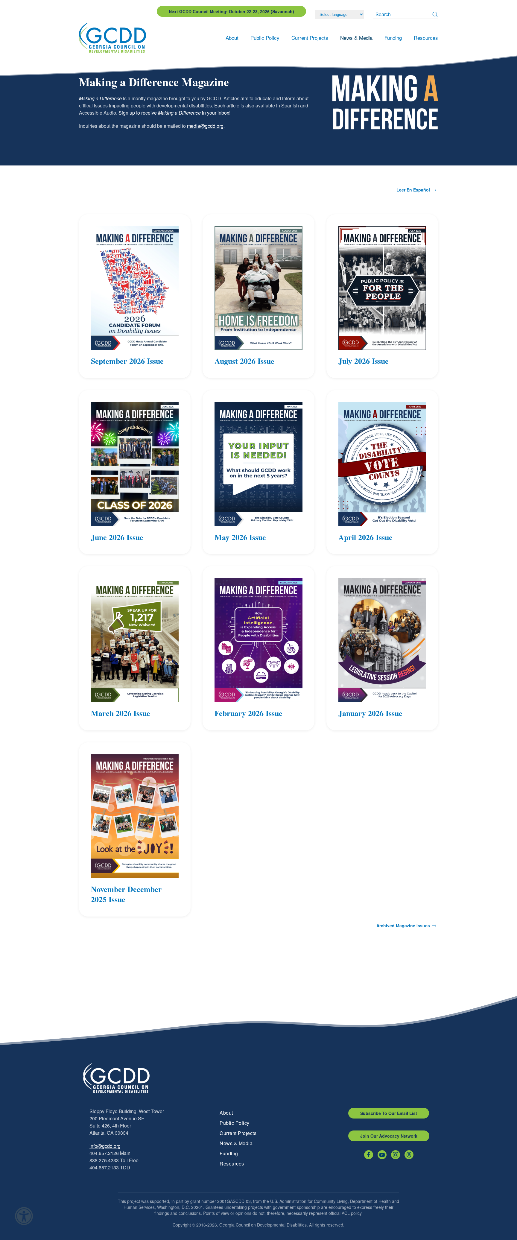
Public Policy (235, 1122)
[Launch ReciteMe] (24, 1216)
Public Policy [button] (264, 37)
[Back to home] (114, 38)
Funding (229, 1153)
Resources (232, 1163)
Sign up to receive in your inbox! (174, 112)
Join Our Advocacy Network (388, 1136)
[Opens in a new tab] (368, 1154)
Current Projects (238, 1133)
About (226, 1112)
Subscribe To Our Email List (388, 1113)
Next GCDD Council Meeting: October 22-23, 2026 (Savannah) (231, 11)
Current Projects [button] (309, 37)
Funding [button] (393, 37)
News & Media (236, 1143)
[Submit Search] (435, 14)
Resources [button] (426, 37)
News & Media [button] (356, 37)
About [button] (232, 37)
